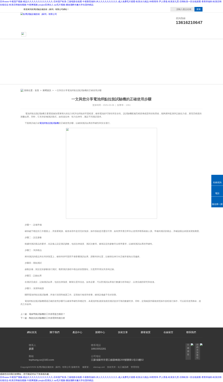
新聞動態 (77, 34)
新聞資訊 (47, 90)
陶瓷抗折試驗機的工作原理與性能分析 (47, 318)
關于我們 (54, 34)
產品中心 (100, 34)
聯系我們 (191, 34)
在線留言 (168, 34)
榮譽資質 (145, 34)
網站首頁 (32, 34)
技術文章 (123, 34)
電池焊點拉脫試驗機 (49, 123)
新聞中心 (100, 332)
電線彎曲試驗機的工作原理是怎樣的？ (47, 314)
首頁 (37, 90)
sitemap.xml (99, 367)
